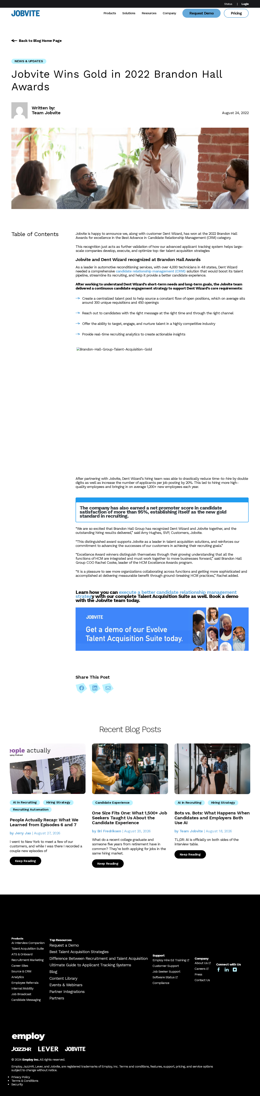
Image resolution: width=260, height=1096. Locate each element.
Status (228, 3)
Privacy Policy (20, 1077)
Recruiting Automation (30, 809)
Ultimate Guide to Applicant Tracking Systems (90, 964)
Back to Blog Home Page (40, 40)
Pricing (236, 13)
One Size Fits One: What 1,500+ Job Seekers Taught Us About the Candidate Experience (129, 817)
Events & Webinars (65, 984)
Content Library (63, 978)
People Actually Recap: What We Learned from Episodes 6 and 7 (44, 822)
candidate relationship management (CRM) (150, 271)
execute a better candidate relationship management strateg (156, 594)
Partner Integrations (66, 991)
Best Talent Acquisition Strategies (78, 951)
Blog (53, 971)
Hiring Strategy (58, 802)
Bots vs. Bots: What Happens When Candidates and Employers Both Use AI (212, 817)
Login (245, 3)
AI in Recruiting (25, 802)
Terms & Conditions (24, 1081)
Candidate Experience (112, 802)
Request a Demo (64, 945)
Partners (56, 998)
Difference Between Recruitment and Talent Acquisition (98, 958)
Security (17, 1084)
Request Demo (201, 13)
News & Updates (29, 61)
